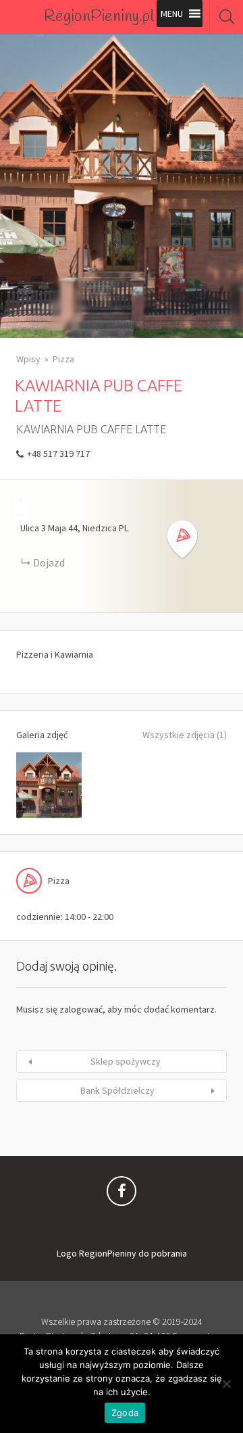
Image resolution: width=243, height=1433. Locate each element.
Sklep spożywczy (125, 1061)
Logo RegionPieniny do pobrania (122, 1253)
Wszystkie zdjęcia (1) (184, 735)
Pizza (63, 359)
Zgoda (124, 1412)
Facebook (121, 1194)
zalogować (81, 1009)
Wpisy (28, 359)
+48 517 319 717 (58, 453)
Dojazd (49, 562)
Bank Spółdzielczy (117, 1090)
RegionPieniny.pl (99, 17)
